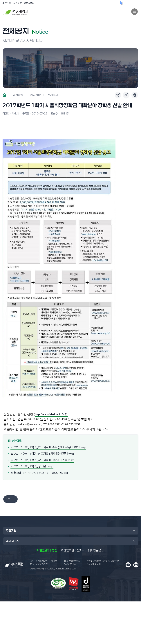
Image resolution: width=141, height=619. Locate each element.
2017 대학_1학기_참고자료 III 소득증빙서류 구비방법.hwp (49, 447)
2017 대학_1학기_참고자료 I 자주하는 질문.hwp (43, 453)
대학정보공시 (96, 550)
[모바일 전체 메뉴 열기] (134, 12)
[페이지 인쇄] (134, 95)
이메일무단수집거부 (72, 550)
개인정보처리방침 (47, 550)
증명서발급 (29, 2)
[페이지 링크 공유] (118, 95)
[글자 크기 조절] (126, 95)
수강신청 (7, 2)
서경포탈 (17, 2)
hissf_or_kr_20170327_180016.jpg (40, 472)
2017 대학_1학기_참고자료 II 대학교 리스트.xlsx (43, 460)
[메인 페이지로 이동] (13, 564)
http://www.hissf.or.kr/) (49, 415)
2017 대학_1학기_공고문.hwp (33, 466)
